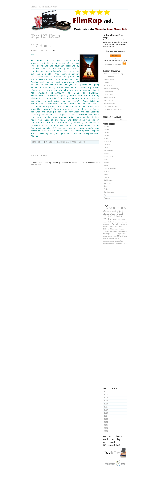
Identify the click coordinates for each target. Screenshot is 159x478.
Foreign (106, 159)
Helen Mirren (118, 226)
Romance (107, 183)
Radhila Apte (108, 180)
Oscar (120, 236)
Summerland (108, 92)
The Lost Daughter (110, 106)
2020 (112, 219)
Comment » (37, 142)
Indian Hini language (111, 168)
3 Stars (106, 130)
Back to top (40, 155)
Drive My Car (108, 100)
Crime (106, 147)
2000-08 (113, 208)
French (115, 224)
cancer (120, 222)
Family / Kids (108, 156)
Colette (106, 83)
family (110, 224)
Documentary (108, 150)
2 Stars (106, 127)
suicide (117, 241)
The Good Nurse (109, 77)
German (111, 227)
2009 (123, 208)
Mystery (106, 174)
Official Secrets (109, 80)
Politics (106, 177)
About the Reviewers (48, 7)
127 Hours (41, 45)
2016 (106, 216)
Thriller (106, 189)
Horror (106, 165)
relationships (113, 239)
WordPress (76, 163)
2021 (106, 395)
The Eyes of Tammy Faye (113, 109)
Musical (106, 171)
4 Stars (106, 132)
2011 (113, 210)
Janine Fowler (37, 165)
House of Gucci (109, 98)
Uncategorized (109, 192)
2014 (113, 213)
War (105, 195)
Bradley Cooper (112, 222)
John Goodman (119, 229)
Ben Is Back (108, 86)
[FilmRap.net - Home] (79, 30)
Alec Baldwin (118, 219)
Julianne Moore (108, 231)
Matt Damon (113, 233)
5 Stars (106, 135)
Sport (105, 186)
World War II (122, 243)
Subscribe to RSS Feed (113, 64)
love (125, 231)
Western (107, 198)
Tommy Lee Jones (113, 243)
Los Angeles (119, 231)
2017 (112, 216)
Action (106, 138)
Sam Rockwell (121, 238)
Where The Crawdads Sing (113, 74)
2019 (106, 219)
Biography (107, 141)
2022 (106, 392)
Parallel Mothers (109, 103)
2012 (120, 210)
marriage (106, 234)
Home (34, 7)
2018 (119, 216)
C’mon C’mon (108, 94)
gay (120, 224)
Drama (106, 153)
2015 (120, 213)
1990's (105, 208)
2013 (106, 213)
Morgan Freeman (107, 236)
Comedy (107, 144)
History (106, 162)
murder (115, 236)
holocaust (107, 229)
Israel (113, 229)
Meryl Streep (121, 234)
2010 (106, 210)
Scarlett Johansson (109, 241)
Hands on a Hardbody (111, 89)
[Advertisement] (115, 283)
